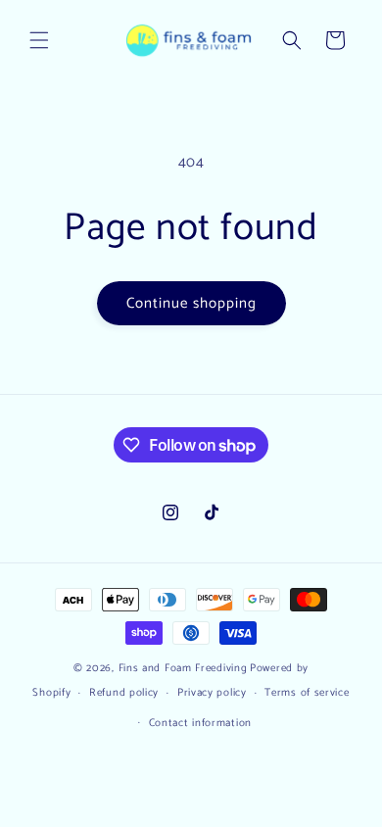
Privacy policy (212, 693)
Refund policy (124, 693)
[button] (39, 40)
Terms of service (306, 693)
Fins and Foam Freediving (183, 668)
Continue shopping (191, 303)
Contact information (200, 723)
